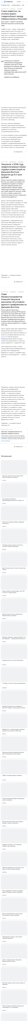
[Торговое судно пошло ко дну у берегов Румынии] (14, 978)
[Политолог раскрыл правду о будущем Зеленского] (14, 517)
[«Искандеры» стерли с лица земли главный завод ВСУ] (14, 932)
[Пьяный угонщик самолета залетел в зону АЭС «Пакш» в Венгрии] (14, 540)
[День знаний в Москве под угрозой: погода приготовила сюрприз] (14, 909)
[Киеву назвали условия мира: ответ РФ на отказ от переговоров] (14, 586)
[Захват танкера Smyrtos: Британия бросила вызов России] (14, 955)
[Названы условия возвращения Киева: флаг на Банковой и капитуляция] (14, 747)
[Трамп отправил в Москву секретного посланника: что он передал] (14, 1001)
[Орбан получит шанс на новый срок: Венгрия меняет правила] (14, 609)
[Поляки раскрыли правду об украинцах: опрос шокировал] (14, 793)
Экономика (19, 8)
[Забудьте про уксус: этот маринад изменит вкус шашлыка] (14, 840)
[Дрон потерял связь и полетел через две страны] (14, 563)
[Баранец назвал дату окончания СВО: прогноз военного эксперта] (14, 471)
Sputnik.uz (12, 8)
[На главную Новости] (9, 1)
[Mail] (5, 1)
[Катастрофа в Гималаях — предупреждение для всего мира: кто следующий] (14, 494)
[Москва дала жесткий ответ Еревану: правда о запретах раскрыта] (14, 816)
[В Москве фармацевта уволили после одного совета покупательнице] (14, 863)
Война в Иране (16, 5)
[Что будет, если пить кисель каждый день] (14, 678)
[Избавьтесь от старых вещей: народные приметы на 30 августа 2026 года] (14, 724)
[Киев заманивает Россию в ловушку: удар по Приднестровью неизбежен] (14, 886)
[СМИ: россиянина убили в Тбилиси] (14, 770)
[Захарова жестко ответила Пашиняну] (14, 655)
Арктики (4, 336)
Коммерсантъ (13, 161)
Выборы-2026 (6, 5)
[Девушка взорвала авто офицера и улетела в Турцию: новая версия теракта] (14, 701)
